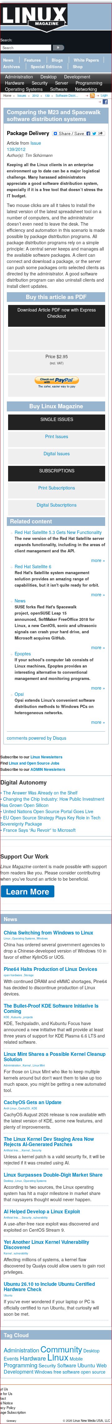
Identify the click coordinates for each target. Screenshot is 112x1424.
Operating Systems (24, 89)
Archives (11, 66)
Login (104, 95)
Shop (78, 66)
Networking (86, 89)
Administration (12, 1065)
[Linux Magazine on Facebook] (105, 101)
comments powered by (36, 738)
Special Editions (46, 66)
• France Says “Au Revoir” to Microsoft (38, 830)
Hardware (33, 1358)
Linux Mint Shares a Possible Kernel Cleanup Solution (54, 1057)
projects (28, 1017)
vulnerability (40, 1217)
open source (93, 1372)
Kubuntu (16, 1017)
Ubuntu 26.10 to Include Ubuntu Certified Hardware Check (49, 1287)
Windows (42, 938)
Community (61, 1349)
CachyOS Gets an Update (33, 1102)
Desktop (8, 1181)
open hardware (13, 975)
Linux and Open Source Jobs (34, 763)
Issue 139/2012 (24, 146)
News (8, 60)
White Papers (86, 60)
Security (36, 1150)
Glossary (11, 1420)
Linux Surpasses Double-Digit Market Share (53, 1174)
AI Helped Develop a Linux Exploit (42, 1211)
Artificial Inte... (12, 1150)
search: (6, 39)
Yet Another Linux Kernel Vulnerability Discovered (46, 1245)
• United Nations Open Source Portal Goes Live (46, 811)
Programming (20, 1365)
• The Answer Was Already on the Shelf (38, 792)
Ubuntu (8, 1295)
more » (98, 560)
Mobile (76, 1359)
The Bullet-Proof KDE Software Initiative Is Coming (51, 1008)
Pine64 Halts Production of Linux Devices (50, 969)
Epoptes (23, 653)
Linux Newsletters (46, 757)
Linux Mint (39, 1065)
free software (67, 1371)
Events (11, 1358)
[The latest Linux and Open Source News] (92, 95)
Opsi (19, 694)
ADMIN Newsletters (47, 769)
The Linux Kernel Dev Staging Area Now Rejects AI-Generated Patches (49, 1142)
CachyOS (24, 1108)
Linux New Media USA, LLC (91, 1420)
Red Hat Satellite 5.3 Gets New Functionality (58, 532)
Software (59, 89)
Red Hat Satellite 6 (33, 566)
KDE (6, 1017)
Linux (7, 938)
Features (32, 60)
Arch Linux (10, 1108)
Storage (29, 975)
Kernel (27, 1065)
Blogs (57, 60)
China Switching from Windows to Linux (48, 932)
